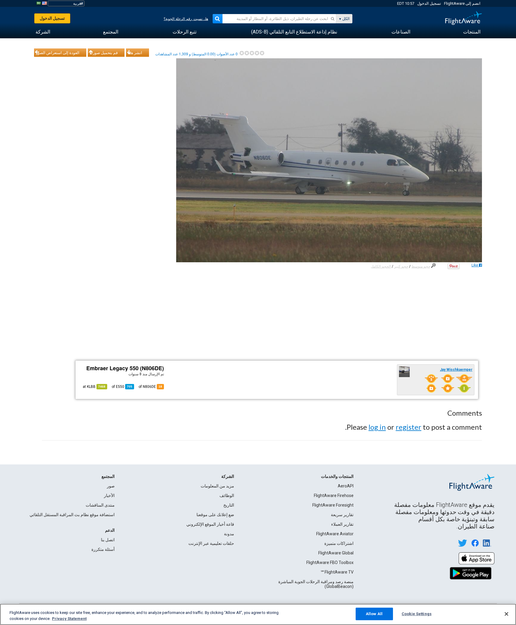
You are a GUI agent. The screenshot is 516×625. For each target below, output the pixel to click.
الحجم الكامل (381, 266)
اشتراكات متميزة (339, 543)
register (408, 427)
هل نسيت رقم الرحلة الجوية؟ (186, 19)
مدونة (229, 533)
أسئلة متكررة (103, 549)
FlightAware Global (336, 553)
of (122, 387)
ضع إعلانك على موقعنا (215, 514)
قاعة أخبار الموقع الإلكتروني (210, 524)
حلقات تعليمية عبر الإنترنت (211, 543)
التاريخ (228, 505)
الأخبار (109, 495)
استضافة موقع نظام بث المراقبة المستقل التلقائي (72, 514)
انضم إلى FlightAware (462, 3)
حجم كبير (401, 266)
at (94, 387)
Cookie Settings (416, 614)
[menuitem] (472, 32)
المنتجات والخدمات (337, 476)
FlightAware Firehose (334, 495)
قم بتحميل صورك (104, 52)
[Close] (506, 614)
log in (377, 427)
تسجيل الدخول (429, 3)
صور (111, 486)
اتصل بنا (108, 539)
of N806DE (150, 387)
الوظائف (226, 495)
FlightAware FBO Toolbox (330, 562)
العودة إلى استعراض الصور (57, 52)
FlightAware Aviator (335, 533)
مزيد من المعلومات (217, 486)
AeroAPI (346, 486)
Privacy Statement (69, 618)
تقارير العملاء (342, 524)
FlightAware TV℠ (337, 572)
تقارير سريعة (342, 514)
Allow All (374, 614)
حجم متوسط (420, 266)
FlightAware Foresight (333, 505)
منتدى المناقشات (100, 505)
